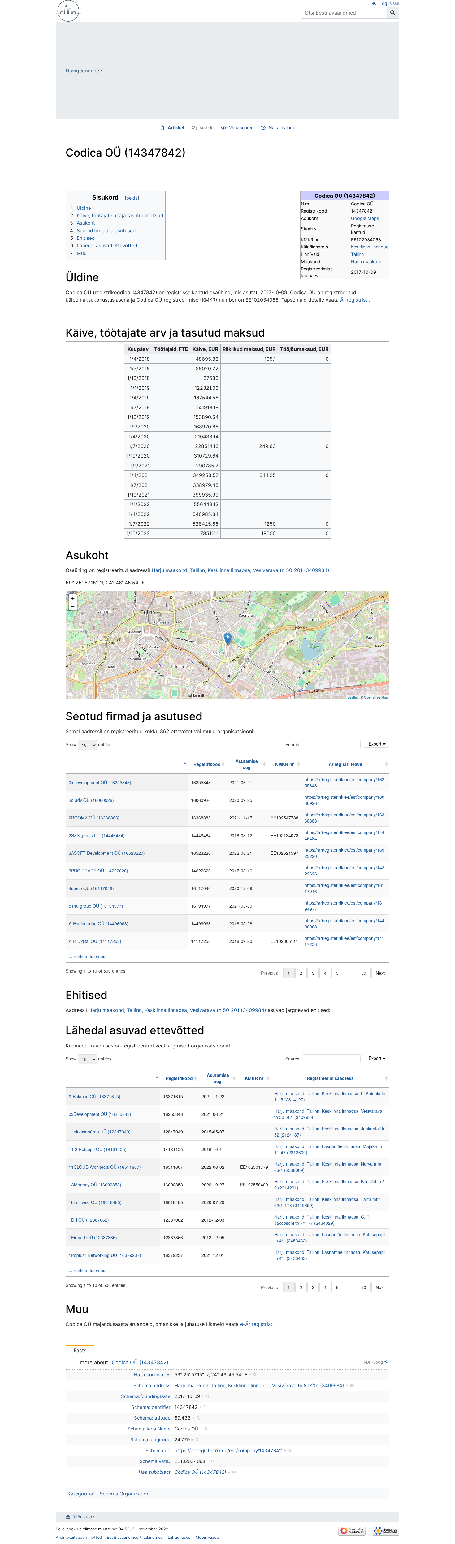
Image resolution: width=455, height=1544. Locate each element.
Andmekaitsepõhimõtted (79, 1537)
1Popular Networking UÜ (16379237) (105, 1255)
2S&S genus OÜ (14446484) (97, 835)
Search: (293, 744)
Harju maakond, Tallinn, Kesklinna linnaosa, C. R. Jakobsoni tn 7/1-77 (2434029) (322, 1220)
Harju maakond (367, 261)
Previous (269, 973)
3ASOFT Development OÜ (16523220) (107, 853)
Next (380, 973)
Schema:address (152, 1385)
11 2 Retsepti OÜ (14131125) (98, 1149)
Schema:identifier (151, 1407)
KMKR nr (284, 764)
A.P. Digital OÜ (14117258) (95, 941)
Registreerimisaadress (330, 1078)
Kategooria (80, 1493)
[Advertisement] (251, 70)
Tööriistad (82, 1517)
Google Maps (365, 218)
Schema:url (158, 1450)
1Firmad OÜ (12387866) (93, 1237)
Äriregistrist (353, 300)
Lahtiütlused (179, 1537)
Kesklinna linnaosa (369, 246)
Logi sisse (389, 3)
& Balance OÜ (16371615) (94, 1096)
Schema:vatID (155, 1461)
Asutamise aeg (247, 764)
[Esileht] (68, 10)
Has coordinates (152, 1375)
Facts (80, 1350)
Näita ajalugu (282, 127)
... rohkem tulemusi (87, 956)
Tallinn (357, 254)
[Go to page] (393, 13)
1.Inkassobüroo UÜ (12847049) (100, 1132)
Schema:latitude (152, 1418)
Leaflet (353, 697)
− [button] (73, 606)
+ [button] (73, 598)
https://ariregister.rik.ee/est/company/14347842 (228, 1450)
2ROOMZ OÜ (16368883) (94, 818)
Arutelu (206, 127)
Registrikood (207, 764)
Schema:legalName (149, 1429)
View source (241, 127)
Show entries (88, 744)
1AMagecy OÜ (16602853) (95, 1184)
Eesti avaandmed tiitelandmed (135, 1537)
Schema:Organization (125, 1493)
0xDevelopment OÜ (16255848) (100, 782)
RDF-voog (373, 1362)
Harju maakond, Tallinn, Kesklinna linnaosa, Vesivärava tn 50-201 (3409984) (240, 570)
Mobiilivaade (207, 1537)
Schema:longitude (150, 1440)
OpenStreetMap (376, 697)
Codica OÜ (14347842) (140, 1362)
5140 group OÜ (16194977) (96, 906)
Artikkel (176, 127)
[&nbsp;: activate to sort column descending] (127, 764)
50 (363, 973)
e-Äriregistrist (256, 1324)
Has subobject (155, 1472)
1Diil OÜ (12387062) (89, 1220)
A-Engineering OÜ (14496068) (98, 923)
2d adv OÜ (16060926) (91, 800)
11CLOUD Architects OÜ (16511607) (105, 1167)
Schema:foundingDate (146, 1396)
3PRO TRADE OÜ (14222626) (98, 870)
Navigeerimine (82, 70)
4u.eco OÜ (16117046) (91, 888)
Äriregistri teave (345, 764)
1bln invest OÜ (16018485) (95, 1202)
